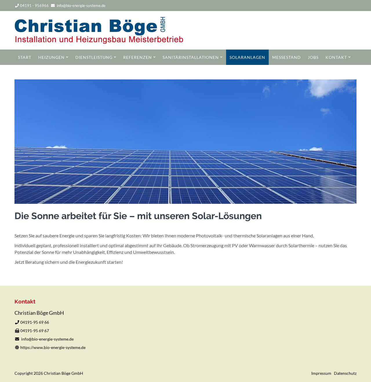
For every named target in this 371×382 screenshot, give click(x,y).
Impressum (321, 373)
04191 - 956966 (34, 5)
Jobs (313, 57)
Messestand (286, 57)
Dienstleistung (93, 57)
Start (24, 57)
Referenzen (137, 57)
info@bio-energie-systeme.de (81, 5)
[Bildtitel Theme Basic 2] (98, 42)
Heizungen (51, 57)
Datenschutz (345, 373)
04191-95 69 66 (34, 322)
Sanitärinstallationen (191, 57)
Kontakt (336, 57)
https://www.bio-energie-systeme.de (53, 347)
